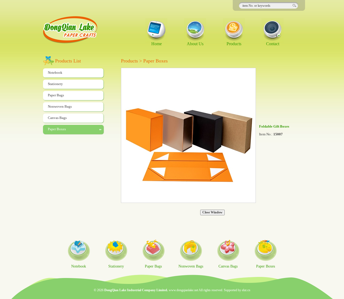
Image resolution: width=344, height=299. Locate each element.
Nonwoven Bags (60, 106)
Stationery (55, 84)
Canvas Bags (57, 118)
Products (234, 43)
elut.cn (246, 290)
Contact (272, 43)
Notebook (55, 73)
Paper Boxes (57, 129)
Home (156, 43)
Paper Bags (56, 95)
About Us (195, 43)
